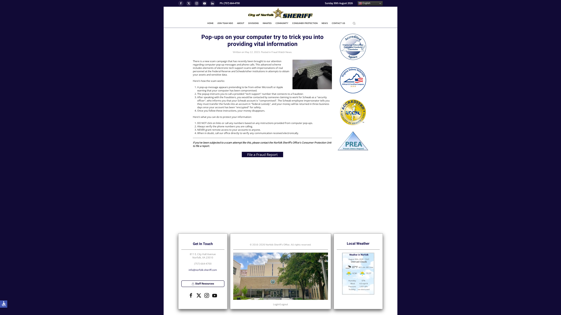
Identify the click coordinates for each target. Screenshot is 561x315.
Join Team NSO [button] (225, 23)
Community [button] (282, 23)
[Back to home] (280, 13)
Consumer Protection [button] (305, 23)
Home (210, 23)
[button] (354, 23)
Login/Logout (280, 304)
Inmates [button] (267, 23)
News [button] (325, 23)
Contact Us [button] (338, 23)
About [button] (240, 23)
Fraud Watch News (281, 52)
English (366, 3)
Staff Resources (204, 284)
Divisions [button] (253, 23)
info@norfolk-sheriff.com (203, 270)
